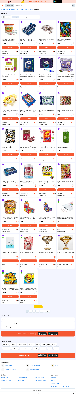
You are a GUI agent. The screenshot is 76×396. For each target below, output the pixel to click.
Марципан (31, 344)
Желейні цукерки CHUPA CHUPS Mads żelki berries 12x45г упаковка (47, 217)
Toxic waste (6, 344)
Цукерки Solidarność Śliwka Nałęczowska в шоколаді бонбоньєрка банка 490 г (46, 75)
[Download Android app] (53, 333)
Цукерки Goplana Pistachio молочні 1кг (8, 75)
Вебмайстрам (4, 377)
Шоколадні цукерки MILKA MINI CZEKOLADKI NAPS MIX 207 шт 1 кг (65, 75)
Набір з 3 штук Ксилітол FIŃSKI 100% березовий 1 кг (65, 146)
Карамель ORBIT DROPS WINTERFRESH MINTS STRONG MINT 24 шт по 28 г (28, 40)
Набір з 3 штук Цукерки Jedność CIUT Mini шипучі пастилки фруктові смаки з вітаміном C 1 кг (65, 111)
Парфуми (35, 348)
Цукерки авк (15, 348)
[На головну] (2, 6)
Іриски (38, 344)
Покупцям (53, 377)
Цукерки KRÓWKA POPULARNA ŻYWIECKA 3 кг (46, 40)
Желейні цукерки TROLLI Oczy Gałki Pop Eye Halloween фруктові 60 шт (46, 182)
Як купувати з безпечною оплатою (60, 386)
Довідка (53, 380)
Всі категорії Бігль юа (40, 380)
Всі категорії (9, 9)
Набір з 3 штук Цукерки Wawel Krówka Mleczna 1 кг (9, 146)
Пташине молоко (22, 344)
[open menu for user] (73, 393)
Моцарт (50, 348)
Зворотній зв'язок (55, 383)
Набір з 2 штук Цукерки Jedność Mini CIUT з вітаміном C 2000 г (28, 111)
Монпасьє (42, 348)
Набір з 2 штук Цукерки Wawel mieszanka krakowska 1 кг (65, 182)
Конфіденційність (22, 377)
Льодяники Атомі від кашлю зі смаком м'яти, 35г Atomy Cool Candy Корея (9, 253)
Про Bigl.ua (21, 380)
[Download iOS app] (42, 333)
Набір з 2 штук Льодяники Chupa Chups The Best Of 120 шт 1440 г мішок (47, 146)
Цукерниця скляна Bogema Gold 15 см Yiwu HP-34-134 (65, 253)
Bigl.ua (3, 9)
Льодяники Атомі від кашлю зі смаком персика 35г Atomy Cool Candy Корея (65, 217)
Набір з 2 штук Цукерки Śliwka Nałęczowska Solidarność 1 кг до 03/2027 (47, 111)
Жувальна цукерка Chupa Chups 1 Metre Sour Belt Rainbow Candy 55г (28, 289)
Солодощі (30, 9)
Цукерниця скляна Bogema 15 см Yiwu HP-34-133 (46, 253)
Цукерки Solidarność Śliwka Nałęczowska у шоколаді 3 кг (27, 75)
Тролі (48, 344)
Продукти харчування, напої (20, 9)
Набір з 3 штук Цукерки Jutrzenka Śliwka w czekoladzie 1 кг (10, 182)
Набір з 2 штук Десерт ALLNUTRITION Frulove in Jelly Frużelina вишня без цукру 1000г (28, 182)
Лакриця (13, 344)
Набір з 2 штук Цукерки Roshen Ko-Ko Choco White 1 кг (10, 111)
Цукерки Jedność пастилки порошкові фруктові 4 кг (8, 40)
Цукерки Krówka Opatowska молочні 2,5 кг (64, 40)
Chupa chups (6, 348)
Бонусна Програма (6, 380)
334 (42, 311)
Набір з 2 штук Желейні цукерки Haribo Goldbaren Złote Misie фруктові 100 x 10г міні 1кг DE (10, 217)
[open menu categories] (20, 393)
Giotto (43, 344)
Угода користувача (39, 377)
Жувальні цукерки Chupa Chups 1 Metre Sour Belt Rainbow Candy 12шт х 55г (10, 289)
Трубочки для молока (25, 348)
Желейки (56, 348)
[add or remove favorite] (17, 43)
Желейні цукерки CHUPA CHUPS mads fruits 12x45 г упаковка (28, 217)
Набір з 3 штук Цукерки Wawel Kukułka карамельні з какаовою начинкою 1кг (28, 146)
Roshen (54, 344)
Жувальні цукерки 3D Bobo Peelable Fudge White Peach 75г (28, 253)
